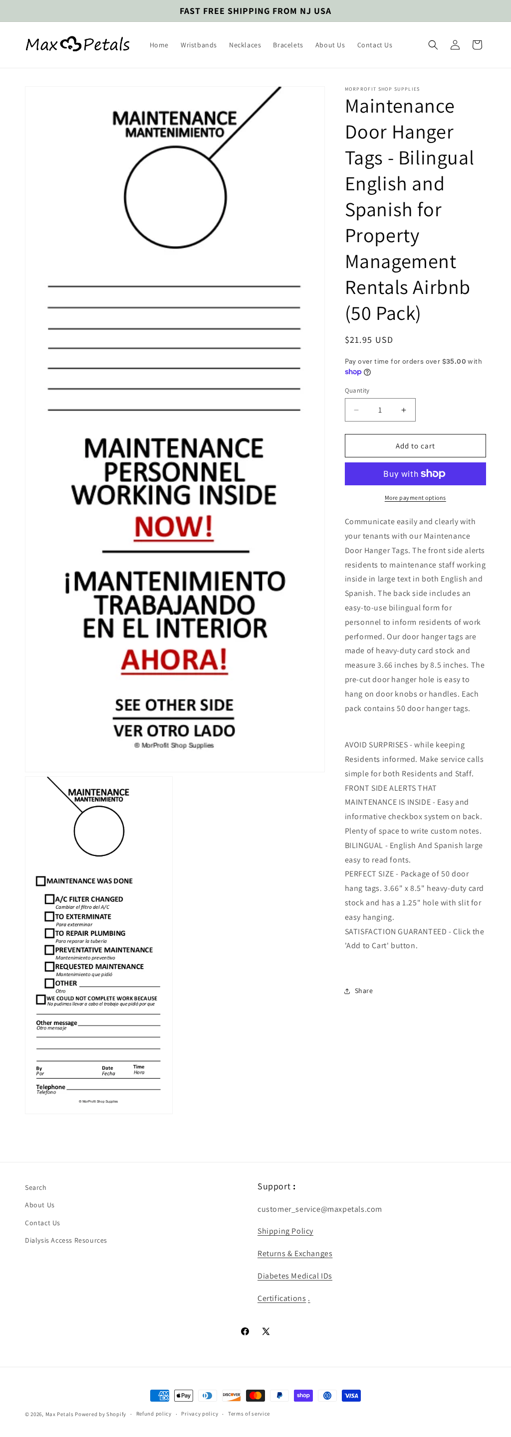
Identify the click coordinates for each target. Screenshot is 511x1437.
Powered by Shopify (100, 1414)
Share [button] (364, 990)
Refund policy (154, 1413)
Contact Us (42, 1222)
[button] (433, 45)
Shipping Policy (285, 1231)
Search (36, 1187)
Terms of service (249, 1413)
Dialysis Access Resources (66, 1240)
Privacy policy (199, 1413)
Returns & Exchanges (294, 1253)
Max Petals (59, 1414)
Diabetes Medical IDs (294, 1276)
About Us (40, 1204)
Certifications (281, 1298)
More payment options (415, 497)
